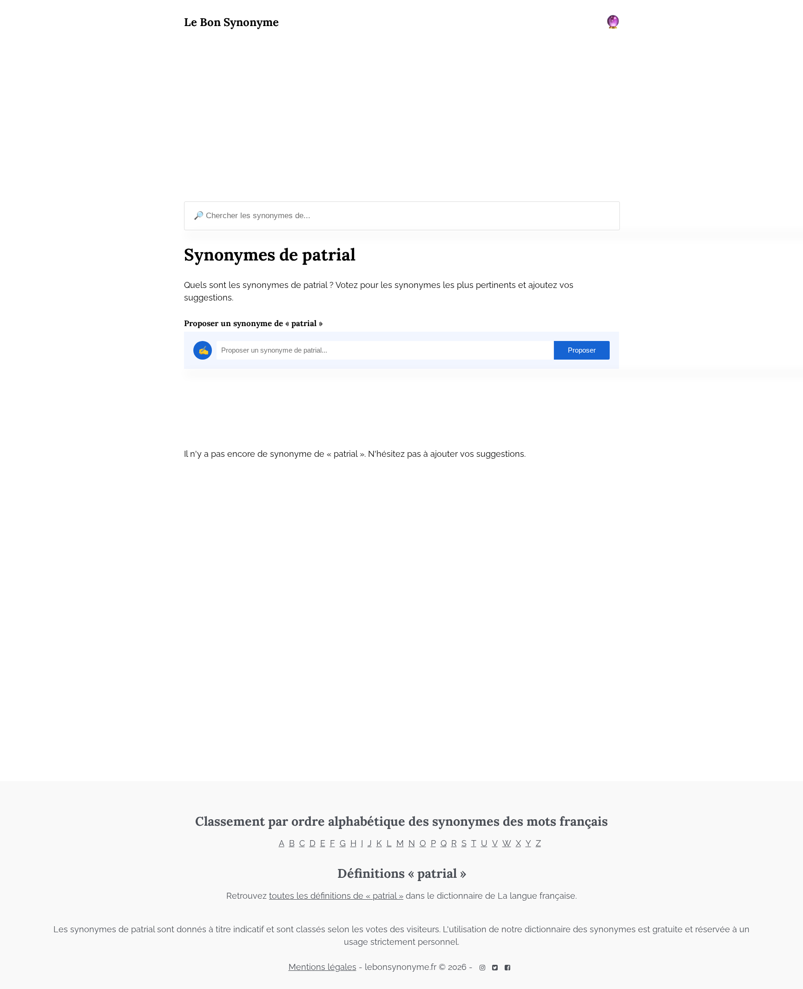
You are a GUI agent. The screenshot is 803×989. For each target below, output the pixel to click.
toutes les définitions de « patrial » (336, 896)
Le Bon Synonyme (231, 22)
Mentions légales (322, 967)
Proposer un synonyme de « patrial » (253, 323)
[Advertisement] (401, 117)
